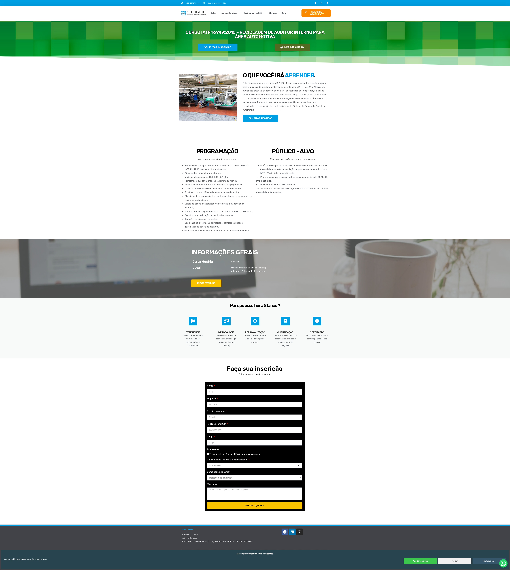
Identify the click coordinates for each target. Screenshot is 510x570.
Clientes (273, 13)
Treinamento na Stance (220, 454)
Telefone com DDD (216, 424)
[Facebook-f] (315, 3)
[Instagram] (321, 3)
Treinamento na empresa (248, 454)
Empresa (211, 398)
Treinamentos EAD (253, 13)
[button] (292, 47)
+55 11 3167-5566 (192, 3)
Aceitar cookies (420, 561)
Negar (455, 561)
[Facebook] (285, 532)
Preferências (489, 561)
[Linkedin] (327, 3)
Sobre (213, 13)
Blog (283, 13)
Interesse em (213, 449)
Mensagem (212, 484)
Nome (210, 385)
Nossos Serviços (229, 13)
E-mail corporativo (216, 411)
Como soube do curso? (218, 472)
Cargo (210, 436)
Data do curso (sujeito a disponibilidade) (227, 459)
